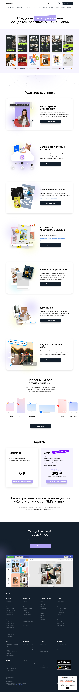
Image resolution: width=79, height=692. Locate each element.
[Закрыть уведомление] (76, 676)
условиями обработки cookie (66, 681)
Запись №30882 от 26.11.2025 (21, 684)
